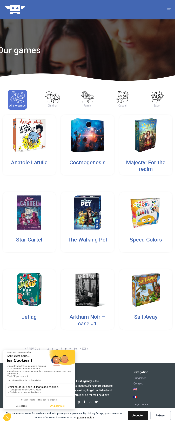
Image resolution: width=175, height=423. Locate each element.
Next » (84, 348)
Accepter (138, 415)
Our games (139, 378)
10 (75, 348)
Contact (138, 383)
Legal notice (140, 404)
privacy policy (85, 417)
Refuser (161, 415)
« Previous (32, 348)
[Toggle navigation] (143, 10)
